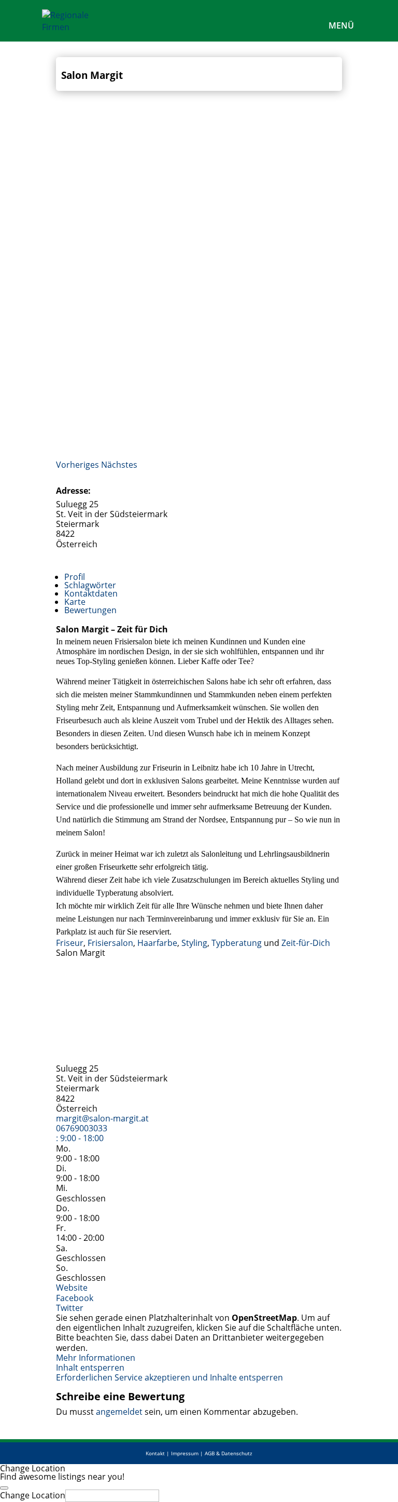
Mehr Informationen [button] (95, 1357)
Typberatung (236, 943)
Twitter (69, 1308)
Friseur (69, 943)
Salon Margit (92, 75)
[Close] (4, 1488)
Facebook (74, 1298)
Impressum (184, 1453)
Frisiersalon (110, 943)
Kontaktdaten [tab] (91, 593)
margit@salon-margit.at (102, 1118)
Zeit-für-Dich (305, 943)
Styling (194, 943)
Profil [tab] (74, 577)
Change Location (32, 1495)
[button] (78, 464)
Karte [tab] (75, 601)
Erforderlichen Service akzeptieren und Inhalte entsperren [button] (169, 1378)
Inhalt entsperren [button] (90, 1367)
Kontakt (155, 1453)
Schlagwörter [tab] (90, 585)
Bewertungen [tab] (90, 610)
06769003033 (81, 1128)
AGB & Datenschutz (228, 1453)
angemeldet (119, 1411)
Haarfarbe (157, 943)
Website (72, 1287)
